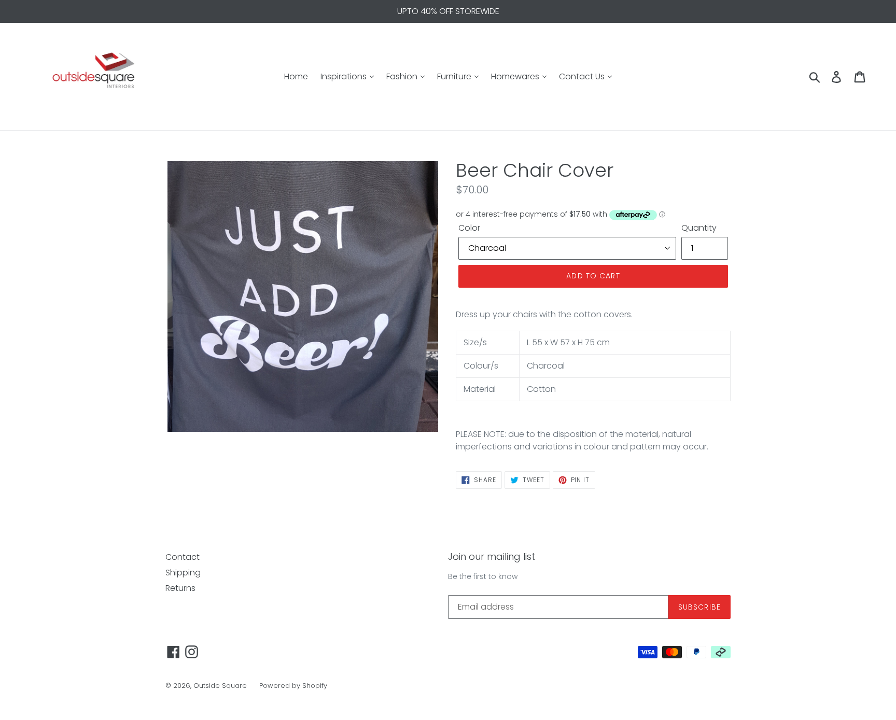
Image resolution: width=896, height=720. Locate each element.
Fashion (402, 76)
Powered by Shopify (293, 685)
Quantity (699, 228)
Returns (180, 588)
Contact (182, 557)
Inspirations (344, 76)
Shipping (183, 572)
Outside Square (220, 685)
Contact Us (583, 76)
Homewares (516, 76)
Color (469, 228)
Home (296, 76)
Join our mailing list (491, 556)
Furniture (455, 76)
